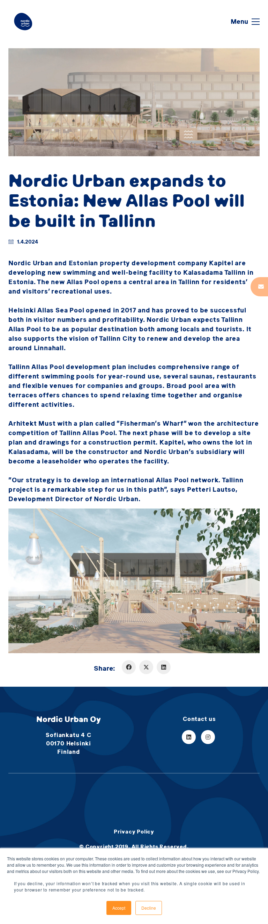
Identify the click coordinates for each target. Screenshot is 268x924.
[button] (245, 22)
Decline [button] (148, 908)
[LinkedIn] (164, 667)
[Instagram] (208, 737)
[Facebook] (129, 667)
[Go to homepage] (23, 21)
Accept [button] (118, 908)
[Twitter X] (146, 667)
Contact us (199, 719)
